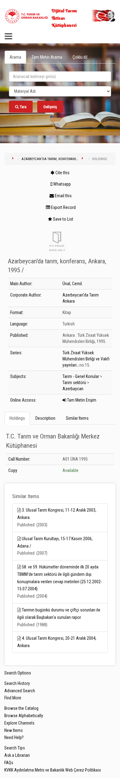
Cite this (62, 172)
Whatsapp (61, 184)
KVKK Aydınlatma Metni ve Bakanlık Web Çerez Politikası (52, 770)
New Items (13, 730)
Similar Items (77, 418)
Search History (17, 683)
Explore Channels (19, 723)
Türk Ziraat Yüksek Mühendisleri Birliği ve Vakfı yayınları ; (86, 358)
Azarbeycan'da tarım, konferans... (50, 159)
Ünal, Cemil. (72, 283)
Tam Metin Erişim (81, 400)
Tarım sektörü (74, 382)
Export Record (63, 207)
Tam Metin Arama (47, 57)
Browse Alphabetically (23, 715)
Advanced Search (19, 690)
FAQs (8, 762)
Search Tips (14, 747)
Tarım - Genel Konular (80, 376)
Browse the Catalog (21, 708)
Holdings (17, 418)
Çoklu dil (80, 57)
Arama (15, 57)
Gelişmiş (50, 106)
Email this (63, 195)
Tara (22, 106)
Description (45, 418)
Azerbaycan (72, 388)
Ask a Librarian (17, 755)
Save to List (62, 219)
